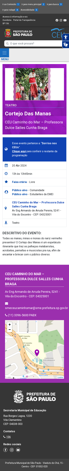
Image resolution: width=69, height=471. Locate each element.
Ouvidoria (7, 20)
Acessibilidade (29, 10)
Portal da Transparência (24, 20)
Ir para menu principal (33, 4)
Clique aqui (19, 151)
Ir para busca (54, 4)
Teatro (11, 105)
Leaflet (60, 377)
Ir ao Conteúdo (11, 4)
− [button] (10, 329)
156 (8, 436)
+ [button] (10, 324)
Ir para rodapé (10, 10)
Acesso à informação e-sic (15, 17)
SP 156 (6, 23)
